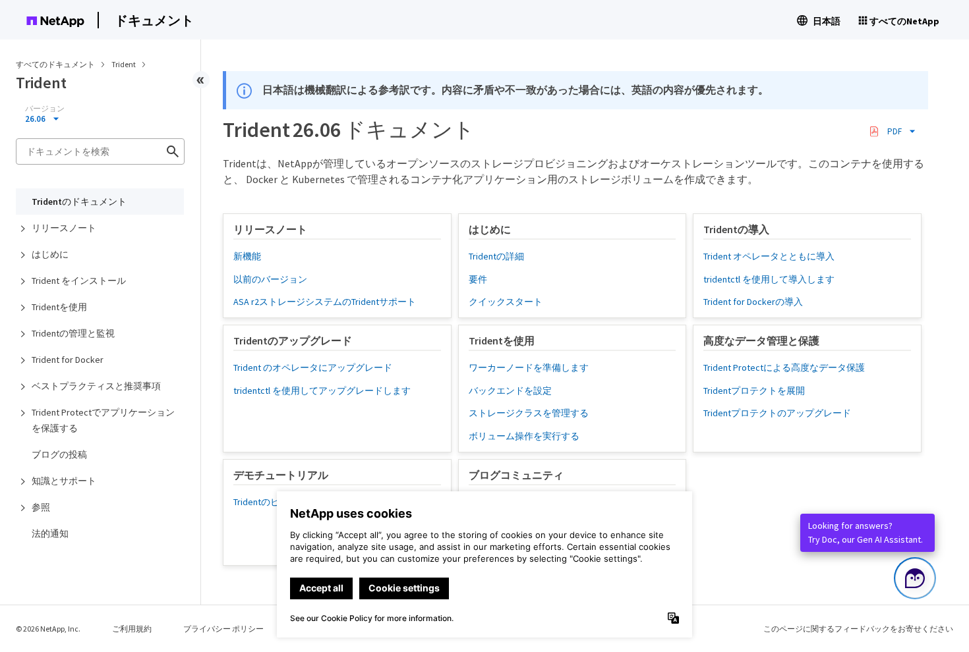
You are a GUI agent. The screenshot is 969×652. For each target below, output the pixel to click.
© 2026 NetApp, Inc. (48, 629)
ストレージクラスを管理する (529, 413)
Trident (124, 64)
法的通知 (50, 533)
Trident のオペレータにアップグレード (312, 367)
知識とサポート (64, 481)
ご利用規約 (132, 629)
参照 (41, 507)
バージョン (45, 109)
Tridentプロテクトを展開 (754, 390)
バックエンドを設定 (510, 390)
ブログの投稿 (59, 454)
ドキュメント (154, 20)
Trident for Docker (67, 360)
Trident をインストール (79, 280)
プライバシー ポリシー (223, 629)
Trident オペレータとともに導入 (769, 256)
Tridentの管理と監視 (73, 333)
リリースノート (64, 228)
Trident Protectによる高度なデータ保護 (784, 367)
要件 (478, 279)
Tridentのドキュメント (79, 201)
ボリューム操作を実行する (524, 436)
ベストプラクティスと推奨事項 (96, 386)
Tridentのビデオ (265, 502)
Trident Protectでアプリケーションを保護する (103, 420)
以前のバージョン (270, 279)
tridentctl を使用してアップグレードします (322, 390)
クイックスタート (506, 302)
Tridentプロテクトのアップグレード (777, 413)
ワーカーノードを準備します (529, 367)
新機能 (247, 256)
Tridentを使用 (59, 307)
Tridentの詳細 (496, 256)
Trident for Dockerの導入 (753, 302)
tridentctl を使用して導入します (769, 279)
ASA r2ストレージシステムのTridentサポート (324, 302)
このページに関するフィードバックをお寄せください (858, 629)
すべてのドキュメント (55, 64)
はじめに (50, 254)
